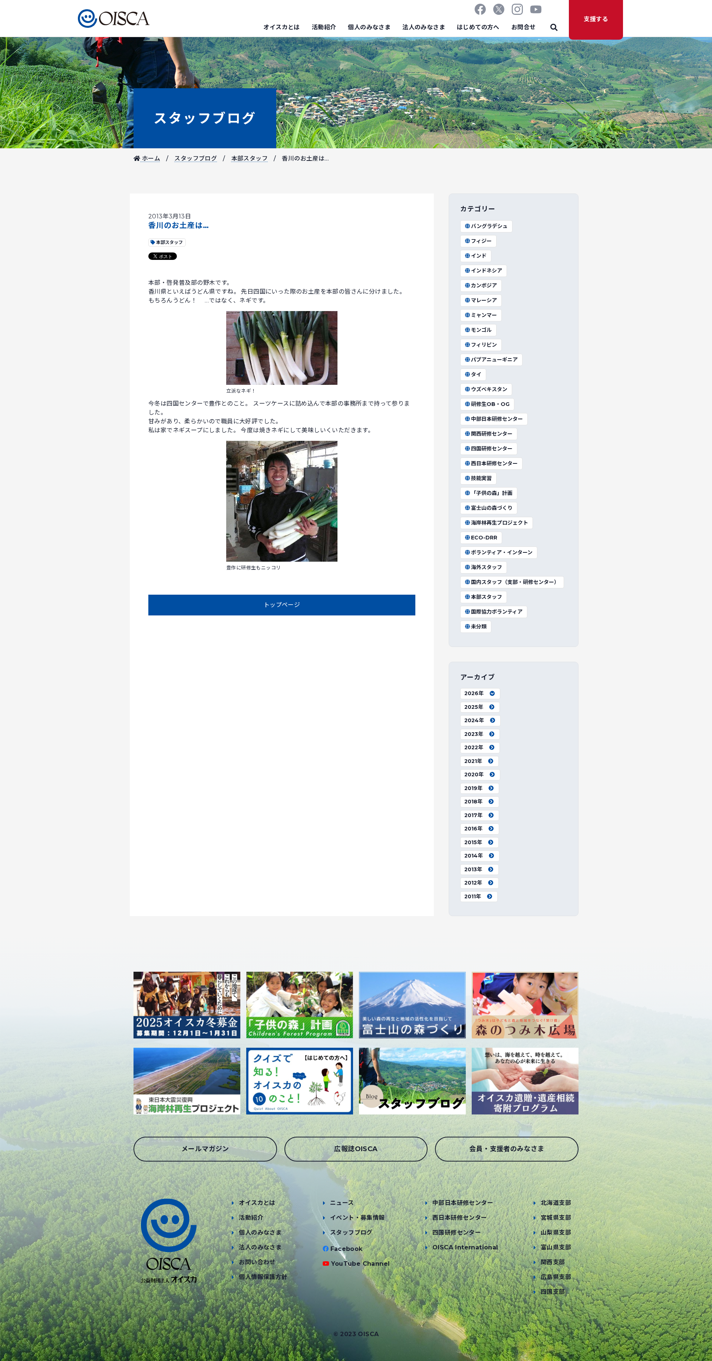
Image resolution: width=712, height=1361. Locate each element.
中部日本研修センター (497, 419)
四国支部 (553, 1291)
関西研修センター (491, 433)
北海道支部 (556, 1202)
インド (479, 255)
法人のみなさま (423, 27)
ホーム (150, 158)
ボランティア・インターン (502, 552)
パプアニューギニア (494, 359)
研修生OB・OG (490, 404)
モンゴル (481, 330)
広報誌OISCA (356, 1149)
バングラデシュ (489, 226)
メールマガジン (205, 1149)
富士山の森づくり (491, 508)
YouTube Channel (360, 1263)
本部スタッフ (249, 158)
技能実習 (481, 478)
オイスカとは (281, 27)
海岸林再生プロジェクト (499, 522)
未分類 (479, 626)
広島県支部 (556, 1277)
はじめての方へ (478, 27)
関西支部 (553, 1262)
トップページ (282, 604)
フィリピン (484, 344)
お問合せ (523, 27)
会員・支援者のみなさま (506, 1149)
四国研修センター (491, 448)
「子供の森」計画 (491, 493)
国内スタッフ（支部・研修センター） (515, 582)
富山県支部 (556, 1247)
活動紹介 (324, 27)
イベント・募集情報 (357, 1217)
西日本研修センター (494, 463)
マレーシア (484, 300)
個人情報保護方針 (263, 1277)
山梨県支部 (556, 1232)
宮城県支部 (556, 1217)
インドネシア (486, 270)
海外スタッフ (486, 567)
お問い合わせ (257, 1262)
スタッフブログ (205, 118)
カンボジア (484, 285)
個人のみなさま (369, 27)
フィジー (481, 241)
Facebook (346, 1248)
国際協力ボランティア (497, 611)
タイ (476, 374)
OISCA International (465, 1247)
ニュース (342, 1202)
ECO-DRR (484, 537)
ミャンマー (484, 315)
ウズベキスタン (489, 389)
